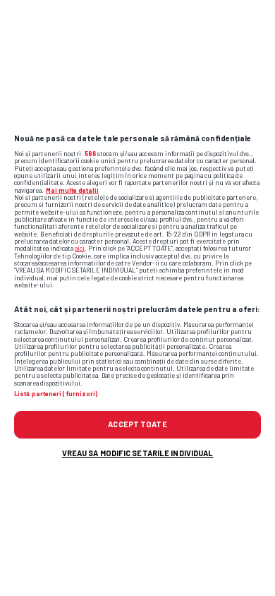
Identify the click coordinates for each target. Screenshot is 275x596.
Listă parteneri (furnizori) (55, 394)
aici (80, 248)
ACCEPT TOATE (137, 424)
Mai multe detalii (72, 190)
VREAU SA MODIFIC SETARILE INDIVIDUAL (138, 453)
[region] (137, 298)
